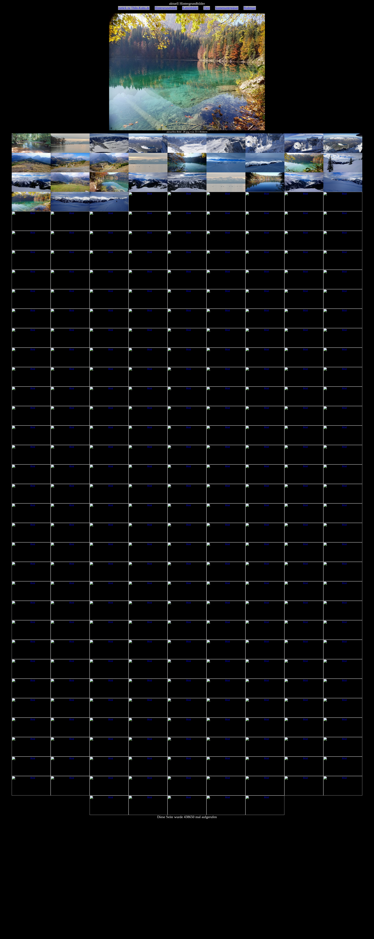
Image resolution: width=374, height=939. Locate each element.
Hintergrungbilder (166, 8)
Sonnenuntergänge (226, 8)
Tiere (207, 8)
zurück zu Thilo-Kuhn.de (133, 8)
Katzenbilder (190, 8)
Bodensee (250, 8)
